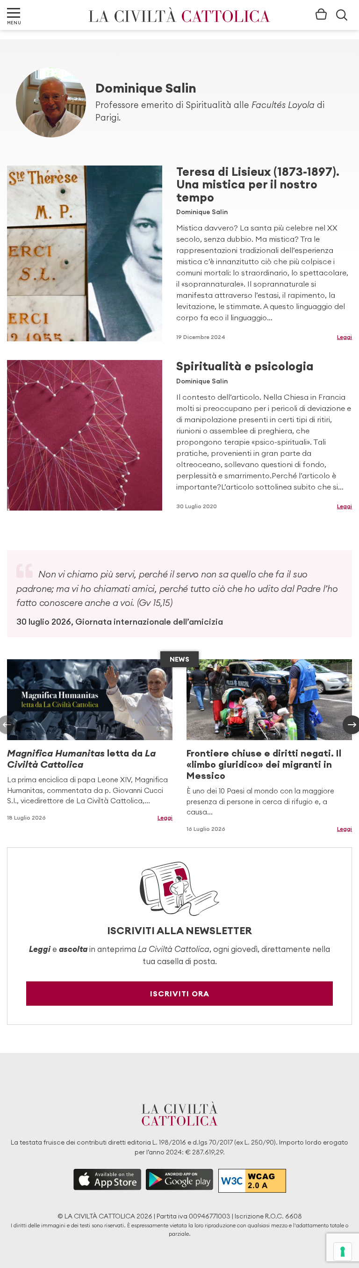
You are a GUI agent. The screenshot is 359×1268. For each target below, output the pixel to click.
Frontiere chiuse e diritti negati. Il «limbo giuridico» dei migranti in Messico (264, 764)
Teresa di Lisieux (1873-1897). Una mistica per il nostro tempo (257, 184)
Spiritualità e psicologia (245, 366)
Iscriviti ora (179, 993)
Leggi (344, 336)
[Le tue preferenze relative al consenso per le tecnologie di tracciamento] (343, 1252)
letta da (81, 758)
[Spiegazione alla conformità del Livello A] (252, 1181)
